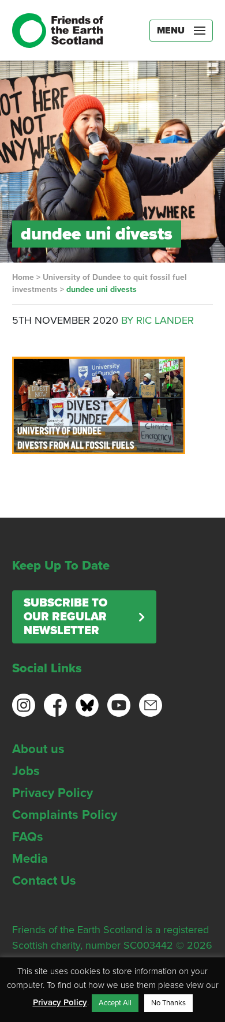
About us (38, 749)
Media (30, 858)
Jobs (26, 770)
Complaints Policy (64, 814)
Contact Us (44, 880)
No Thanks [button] (168, 1003)
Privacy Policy (52, 792)
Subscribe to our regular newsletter (65, 617)
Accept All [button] (115, 1003)
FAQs (27, 836)
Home (23, 277)
